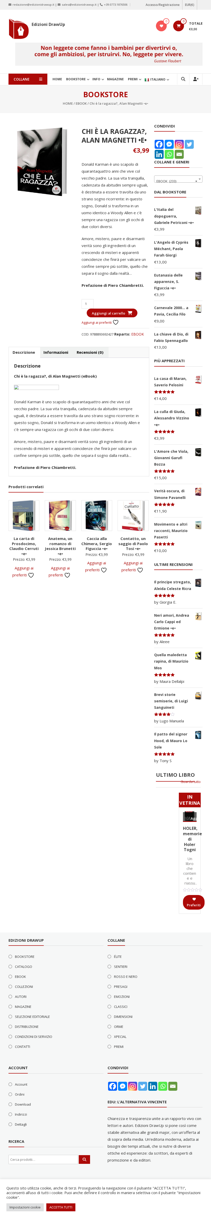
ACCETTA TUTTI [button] (60, 1207)
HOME (57, 79)
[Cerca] (84, 1159)
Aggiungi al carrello (108, 313)
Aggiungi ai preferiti (97, 322)
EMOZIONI (122, 996)
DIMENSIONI (123, 1016)
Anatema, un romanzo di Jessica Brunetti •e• (60, 546)
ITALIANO (157, 79)
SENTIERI (120, 966)
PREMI (133, 79)
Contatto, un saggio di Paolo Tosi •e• (133, 543)
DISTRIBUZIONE (27, 1026)
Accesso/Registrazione (163, 5)
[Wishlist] (161, 26)
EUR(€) (189, 5)
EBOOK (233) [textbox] (176, 181)
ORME (118, 1026)
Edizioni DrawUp (48, 24)
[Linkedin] (159, 154)
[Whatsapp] (169, 154)
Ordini (19, 1094)
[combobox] (178, 179)
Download (23, 1104)
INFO (96, 79)
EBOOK (81, 103)
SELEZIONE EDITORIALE (32, 1016)
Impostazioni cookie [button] (25, 1207)
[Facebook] (159, 144)
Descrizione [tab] (24, 352)
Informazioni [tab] (55, 352)
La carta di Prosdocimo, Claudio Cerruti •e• (24, 546)
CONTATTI (22, 1046)
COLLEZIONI (24, 986)
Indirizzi (21, 1114)
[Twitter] (189, 144)
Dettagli (21, 1124)
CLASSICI (120, 1006)
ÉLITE (118, 956)
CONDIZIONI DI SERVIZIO (33, 1036)
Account (21, 1084)
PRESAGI (120, 986)
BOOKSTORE (76, 79)
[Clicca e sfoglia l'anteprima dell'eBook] (36, 388)
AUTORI (21, 996)
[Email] (179, 154)
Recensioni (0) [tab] (90, 352)
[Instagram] (179, 144)
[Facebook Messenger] (169, 144)
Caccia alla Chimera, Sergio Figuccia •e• (96, 543)
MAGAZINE (115, 79)
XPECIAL (120, 1036)
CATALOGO (23, 966)
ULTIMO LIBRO (175, 774)
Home (68, 103)
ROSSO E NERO (125, 976)
